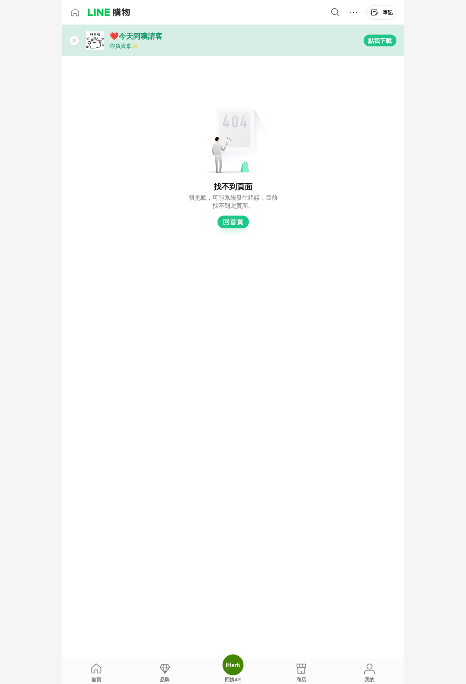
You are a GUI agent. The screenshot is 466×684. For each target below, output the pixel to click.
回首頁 (233, 221)
